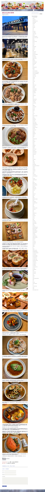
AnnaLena (34, 27)
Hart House (34, 141)
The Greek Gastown (35, 255)
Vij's (33, 284)
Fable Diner (34, 118)
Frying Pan (34, 132)
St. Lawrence (34, 241)
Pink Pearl (34, 220)
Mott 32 (33, 200)
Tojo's (33, 274)
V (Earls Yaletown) (35, 283)
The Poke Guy (34, 261)
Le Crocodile (34, 174)
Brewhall (34, 64)
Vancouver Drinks (16, 10)
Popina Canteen (34, 223)
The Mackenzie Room (35, 260)
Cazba (33, 83)
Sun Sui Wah (34, 242)
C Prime (33, 69)
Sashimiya (34, 233)
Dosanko (34, 109)
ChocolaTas (34, 91)
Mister (33, 196)
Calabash (34, 77)
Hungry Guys (34, 154)
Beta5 (33, 50)
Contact (5, 10)
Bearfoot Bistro (34, 46)
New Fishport (34, 201)
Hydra (33, 156)
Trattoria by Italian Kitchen (36, 278)
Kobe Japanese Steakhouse (36, 165)
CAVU (33, 82)
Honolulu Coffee (34, 151)
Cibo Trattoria (34, 92)
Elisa (33, 114)
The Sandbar (34, 264)
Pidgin (33, 219)
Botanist (33, 59)
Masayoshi (34, 186)
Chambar (34, 86)
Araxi (33, 28)
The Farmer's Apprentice (35, 252)
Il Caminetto (34, 159)
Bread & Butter (34, 63)
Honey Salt (34, 150)
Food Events (21, 10)
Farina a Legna (34, 122)
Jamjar (33, 160)
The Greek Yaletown (35, 256)
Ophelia (33, 206)
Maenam (34, 182)
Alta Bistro (34, 23)
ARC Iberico (34, 31)
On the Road (26, 10)
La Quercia (34, 169)
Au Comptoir (34, 32)
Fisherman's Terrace (35, 127)
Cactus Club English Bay (35, 73)
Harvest (33, 142)
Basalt (33, 45)
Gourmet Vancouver (22, 5)
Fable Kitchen (34, 119)
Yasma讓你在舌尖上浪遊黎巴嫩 (10, 463)
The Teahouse (34, 265)
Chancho (34, 87)
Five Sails (34, 128)
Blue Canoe (34, 55)
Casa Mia (34, 81)
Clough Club (34, 95)
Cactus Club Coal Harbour (36, 72)
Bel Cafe (34, 49)
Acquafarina (34, 19)
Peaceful (34, 214)
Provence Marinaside (35, 227)
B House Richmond (35, 36)
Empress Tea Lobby (35, 115)
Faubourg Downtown (35, 124)
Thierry (33, 270)
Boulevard (34, 60)
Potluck (33, 224)
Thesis (33, 491)
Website (3, 474)
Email (3, 472)
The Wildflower (34, 269)
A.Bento (33, 18)
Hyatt (33, 155)
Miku (33, 191)
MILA (33, 192)
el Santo (34, 113)
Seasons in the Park (35, 237)
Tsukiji (33, 279)
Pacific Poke (34, 209)
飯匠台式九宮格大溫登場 (8, 12)
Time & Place (34, 273)
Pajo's (33, 210)
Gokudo (33, 136)
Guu (33, 137)
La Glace (34, 168)
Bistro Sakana (34, 51)
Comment (3, 476)
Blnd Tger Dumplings (35, 54)
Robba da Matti (34, 229)
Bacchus (34, 40)
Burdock (34, 68)
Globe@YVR (34, 133)
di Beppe (34, 105)
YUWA (33, 288)
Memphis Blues (34, 188)
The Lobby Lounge (35, 259)
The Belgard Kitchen (35, 251)
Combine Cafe (34, 100)
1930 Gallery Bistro (35, 17)
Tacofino (34, 246)
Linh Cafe (34, 178)
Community (34, 101)
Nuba (33, 205)
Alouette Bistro (34, 22)
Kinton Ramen (34, 164)
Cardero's (34, 78)
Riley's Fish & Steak (35, 228)
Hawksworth (34, 145)
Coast (33, 96)
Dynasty (33, 110)
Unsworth (34, 282)
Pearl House (34, 215)
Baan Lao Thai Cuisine (35, 37)
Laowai (33, 173)
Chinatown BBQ (34, 90)
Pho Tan (34, 218)
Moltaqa (33, 197)
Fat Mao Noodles (35, 123)
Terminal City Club (35, 250)
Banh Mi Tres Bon (35, 41)
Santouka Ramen (35, 232)
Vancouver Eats (10, 10)
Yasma (33, 287)
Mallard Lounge (34, 183)
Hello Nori (34, 146)
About (3, 10)
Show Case (34, 238)
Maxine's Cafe (34, 187)
